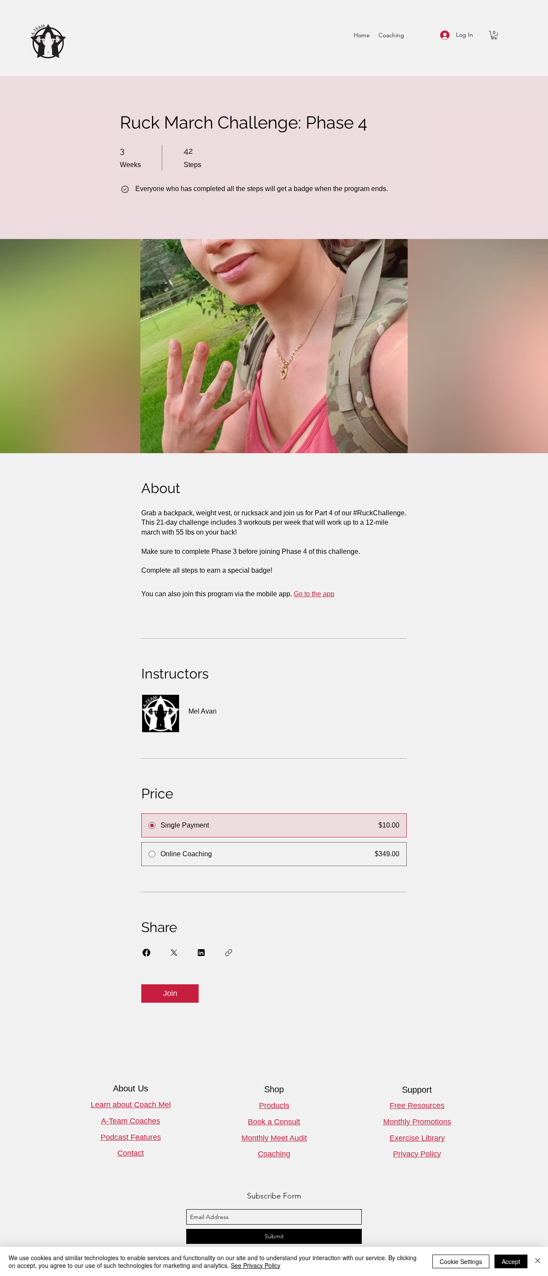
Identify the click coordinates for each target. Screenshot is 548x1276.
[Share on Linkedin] (201, 952)
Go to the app (314, 594)
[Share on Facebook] (146, 952)
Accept (511, 1261)
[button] (494, 35)
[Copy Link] (228, 952)
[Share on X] (174, 952)
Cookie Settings (461, 1261)
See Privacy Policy (255, 1265)
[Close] (538, 1261)
